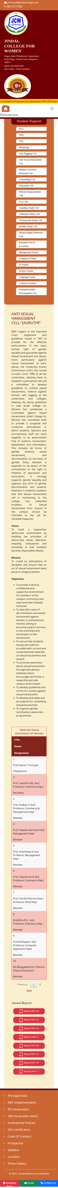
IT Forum (23, 264)
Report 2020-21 (31, 1036)
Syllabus (13, 1150)
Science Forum (26, 271)
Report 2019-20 (31, 1045)
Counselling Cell (27, 179)
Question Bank (10, 1184)
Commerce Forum (27, 258)
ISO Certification (19, 1130)
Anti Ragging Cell (27, 153)
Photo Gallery (17, 1163)
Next (29, 990)
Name (17, 746)
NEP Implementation (22, 1102)
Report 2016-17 (31, 1071)
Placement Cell (26, 185)
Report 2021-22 (31, 1028)
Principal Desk (17, 1096)
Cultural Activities (27, 283)
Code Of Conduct (19, 1136)
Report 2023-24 (31, 1010)
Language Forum (27, 277)
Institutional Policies (22, 1123)
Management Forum (28, 252)
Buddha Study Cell (28, 226)
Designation (21, 753)
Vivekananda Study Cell (30, 220)
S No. (17, 739)
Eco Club (23, 201)
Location (13, 1157)
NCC (21, 129)
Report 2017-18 (31, 1062)
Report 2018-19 (31, 1053)
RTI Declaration (18, 1109)
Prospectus (15, 1143)
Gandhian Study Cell (29, 208)
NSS (21, 135)
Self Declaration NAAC (23, 1116)
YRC (21, 141)
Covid (30, 1182)
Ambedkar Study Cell (29, 214)
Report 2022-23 (31, 1019)
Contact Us (49, 1182)
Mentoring (24, 147)
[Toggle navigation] (52, 109)
